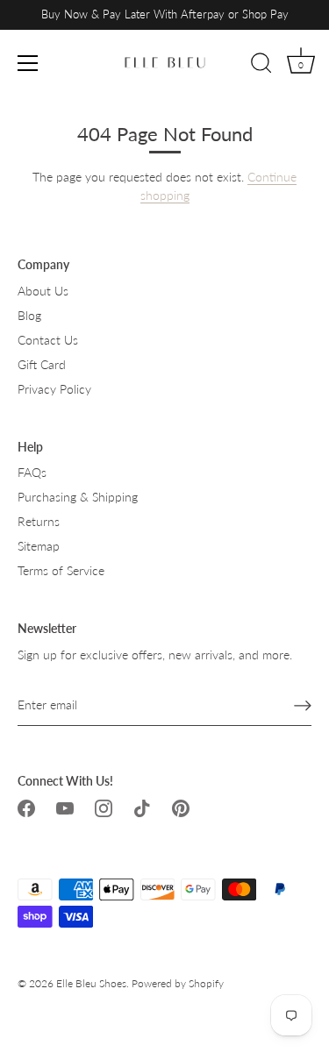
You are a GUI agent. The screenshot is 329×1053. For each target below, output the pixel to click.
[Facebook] (26, 807)
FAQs (32, 472)
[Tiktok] (142, 807)
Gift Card (42, 364)
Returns (39, 521)
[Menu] (28, 63)
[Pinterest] (181, 807)
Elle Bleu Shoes (91, 983)
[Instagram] (103, 807)
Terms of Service (61, 570)
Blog (29, 315)
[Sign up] (302, 705)
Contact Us (48, 339)
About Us (43, 290)
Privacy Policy (54, 388)
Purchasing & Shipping (78, 496)
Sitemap (39, 545)
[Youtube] (65, 807)
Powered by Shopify (178, 983)
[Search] (261, 65)
